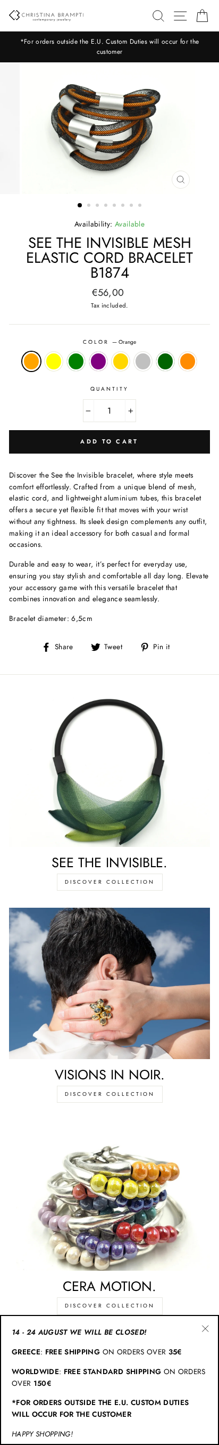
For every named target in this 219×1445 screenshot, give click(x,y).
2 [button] (89, 206)
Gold (121, 361)
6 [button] (124, 206)
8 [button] (141, 206)
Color (109, 342)
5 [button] (115, 206)
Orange (31, 361)
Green (76, 361)
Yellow (54, 361)
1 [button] (80, 205)
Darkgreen (165, 361)
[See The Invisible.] (109, 771)
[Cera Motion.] (109, 1195)
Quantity (109, 389)
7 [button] (132, 206)
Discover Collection (110, 882)
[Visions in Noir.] (109, 983)
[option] (109, 47)
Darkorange (188, 361)
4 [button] (107, 206)
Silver (143, 361)
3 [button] (98, 206)
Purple (98, 361)
